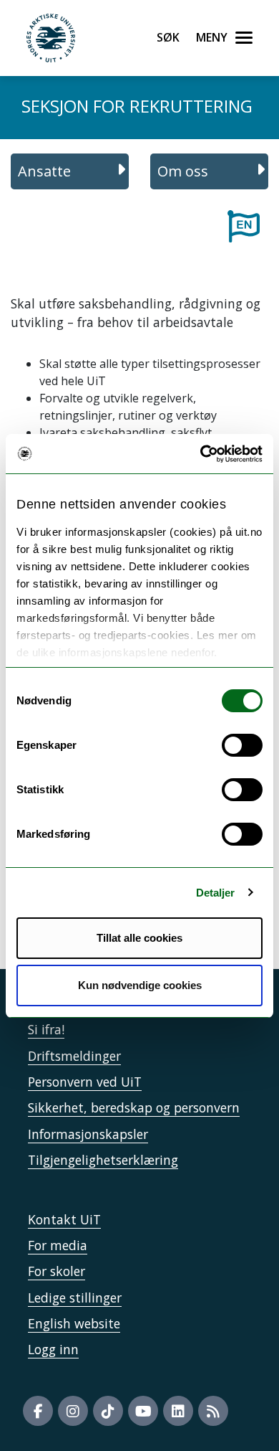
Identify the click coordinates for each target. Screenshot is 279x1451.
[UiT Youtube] (143, 1411)
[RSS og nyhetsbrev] (213, 1411)
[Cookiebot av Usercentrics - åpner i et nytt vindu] (201, 454)
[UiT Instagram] (73, 1411)
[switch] (242, 745)
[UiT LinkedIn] (178, 1411)
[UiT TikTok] (108, 1411)
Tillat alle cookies (139, 938)
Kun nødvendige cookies (140, 985)
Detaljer (215, 893)
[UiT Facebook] (38, 1411)
